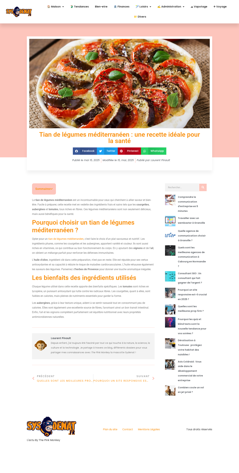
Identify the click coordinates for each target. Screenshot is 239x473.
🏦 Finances (121, 6)
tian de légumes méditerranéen (66, 238)
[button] (85, 151)
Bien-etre (101, 6)
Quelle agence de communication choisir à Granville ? (192, 235)
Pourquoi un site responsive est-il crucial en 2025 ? (192, 294)
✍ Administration (169, 6)
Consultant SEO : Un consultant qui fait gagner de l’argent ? (190, 278)
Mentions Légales (149, 429)
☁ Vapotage (199, 6)
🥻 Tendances (79, 6)
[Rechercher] (203, 187)
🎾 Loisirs (142, 6)
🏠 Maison (54, 6)
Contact (127, 429)
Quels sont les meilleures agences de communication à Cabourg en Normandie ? (192, 257)
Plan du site (110, 429)
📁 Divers (140, 17)
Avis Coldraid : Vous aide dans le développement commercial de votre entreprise (190, 371)
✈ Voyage (220, 6)
